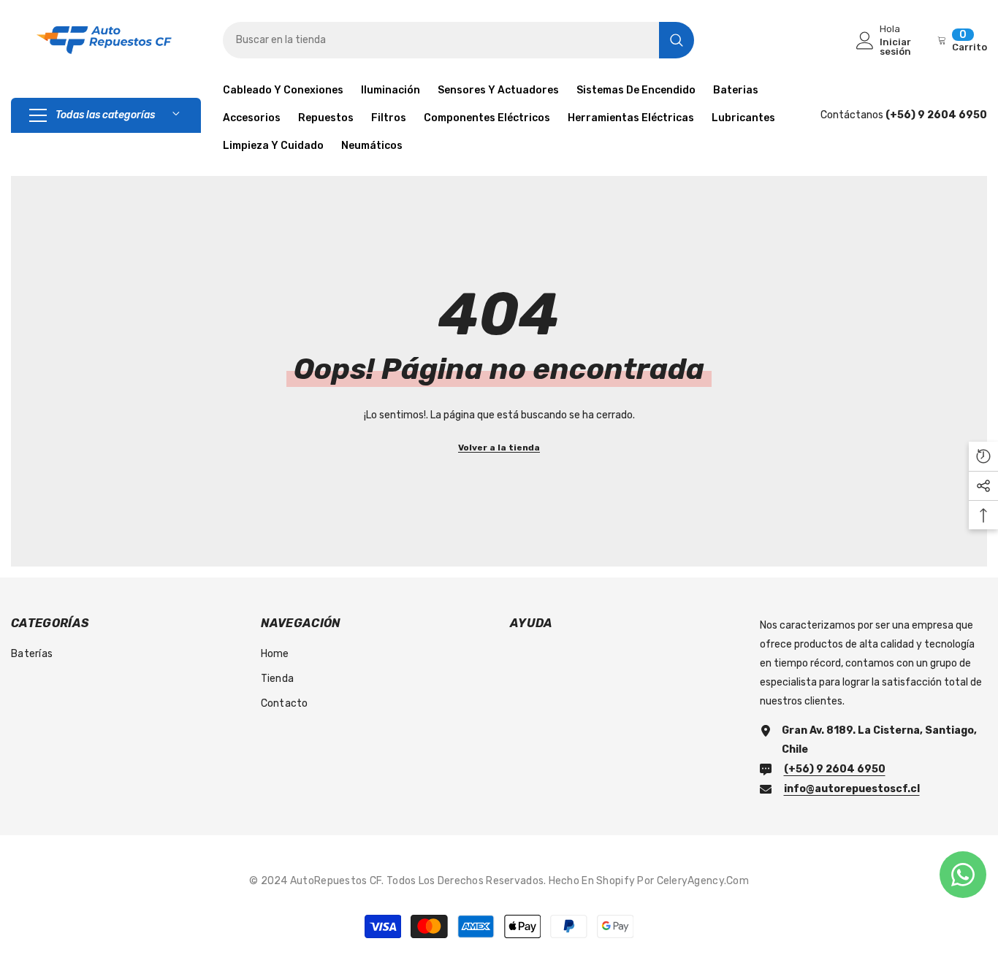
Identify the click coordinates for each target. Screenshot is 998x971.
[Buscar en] (458, 40)
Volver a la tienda (499, 447)
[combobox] (441, 40)
